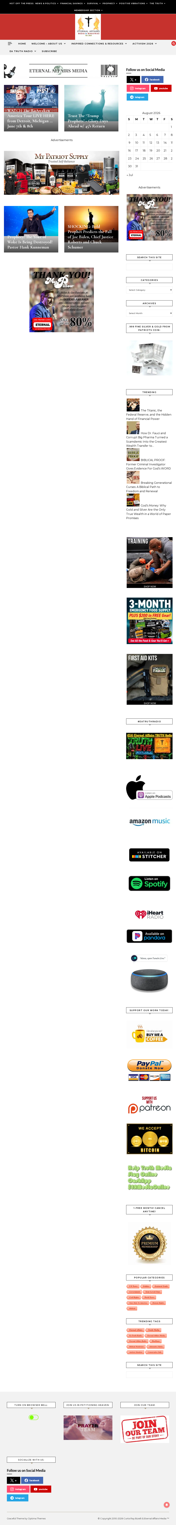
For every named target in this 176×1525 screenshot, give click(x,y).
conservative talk (154, 1352)
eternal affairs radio (137, 1341)
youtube (163, 88)
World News (149, 1297)
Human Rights (158, 1303)
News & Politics (45, 3)
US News (133, 1286)
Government (134, 1291)
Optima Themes (37, 1518)
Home (22, 43)
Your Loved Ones (153, 1291)
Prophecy (109, 3)
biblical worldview (136, 1346)
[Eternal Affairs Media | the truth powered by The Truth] (88, 28)
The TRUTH (156, 3)
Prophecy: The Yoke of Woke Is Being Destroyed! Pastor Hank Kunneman (30, 242)
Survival (92, 3)
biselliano (156, 1341)
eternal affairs (135, 1329)
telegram (139, 97)
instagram (140, 88)
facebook (155, 79)
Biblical (132, 1308)
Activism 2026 (143, 43)
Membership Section (87, 10)
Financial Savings (71, 3)
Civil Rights (134, 1297)
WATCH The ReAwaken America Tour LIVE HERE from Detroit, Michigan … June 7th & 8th (30, 118)
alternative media (156, 1346)
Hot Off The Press (22, 3)
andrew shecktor (135, 1352)
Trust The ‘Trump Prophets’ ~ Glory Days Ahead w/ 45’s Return (88, 121)
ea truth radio (135, 1335)
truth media (153, 1329)
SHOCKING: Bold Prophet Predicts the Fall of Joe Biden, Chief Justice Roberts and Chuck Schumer (90, 237)
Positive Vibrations (132, 3)
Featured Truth (161, 1286)
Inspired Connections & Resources (97, 43)
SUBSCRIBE (49, 51)
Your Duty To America (138, 1303)
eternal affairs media (156, 1335)
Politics (146, 1286)
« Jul (130, 175)
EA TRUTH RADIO (21, 51)
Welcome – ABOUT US (46, 43)
